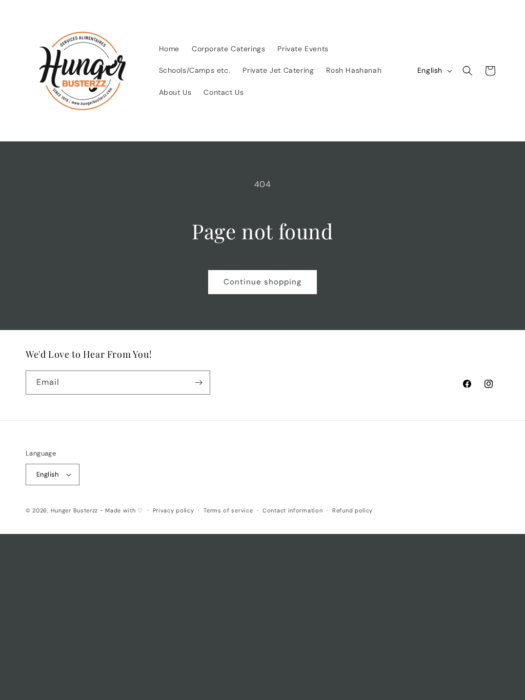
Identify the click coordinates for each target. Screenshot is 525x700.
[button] (467, 70)
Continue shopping (262, 282)
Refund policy (352, 510)
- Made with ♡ (121, 510)
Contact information (292, 510)
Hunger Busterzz (74, 510)
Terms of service (228, 510)
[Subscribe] (198, 382)
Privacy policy (173, 510)
